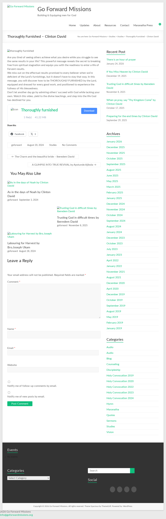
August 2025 (114, 170)
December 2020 (116, 283)
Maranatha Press (143, 25)
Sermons (111, 421)
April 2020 (113, 288)
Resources (110, 25)
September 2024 (116, 221)
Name (11, 329)
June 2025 (112, 175)
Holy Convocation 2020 (120, 381)
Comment (13, 282)
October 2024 (115, 215)
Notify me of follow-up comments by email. (32, 386)
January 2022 (114, 266)
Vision (110, 432)
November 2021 (116, 271)
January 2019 (114, 328)
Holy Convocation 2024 (120, 398)
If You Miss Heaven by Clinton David (127, 71)
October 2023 (115, 243)
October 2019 (115, 300)
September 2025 (116, 164)
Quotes (111, 415)
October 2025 (115, 158)
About (97, 25)
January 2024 (114, 232)
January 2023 (114, 255)
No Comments (69, 145)
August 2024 (114, 226)
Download (89, 111)
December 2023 (116, 238)
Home (72, 25)
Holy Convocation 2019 (120, 375)
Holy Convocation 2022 (120, 387)
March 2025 (113, 187)
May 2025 (112, 181)
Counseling (113, 364)
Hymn (110, 404)
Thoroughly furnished (39, 110)
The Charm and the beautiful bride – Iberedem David (43, 156)
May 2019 (112, 317)
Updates (84, 25)
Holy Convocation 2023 (120, 392)
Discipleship (113, 370)
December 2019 (116, 294)
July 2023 (112, 249)
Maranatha (113, 409)
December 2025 (116, 147)
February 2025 (115, 192)
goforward (16, 145)
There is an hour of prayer (121, 59)
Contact (124, 25)
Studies (53, 145)
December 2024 (116, 204)
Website (12, 365)
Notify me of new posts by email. (26, 396)
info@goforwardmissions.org (16, 515)
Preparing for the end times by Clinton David (132, 116)
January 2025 (114, 198)
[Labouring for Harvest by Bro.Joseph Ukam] (30, 233)
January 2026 (114, 141)
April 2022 (113, 260)
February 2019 (115, 322)
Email (11, 348)
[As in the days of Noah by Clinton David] (30, 182)
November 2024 (116, 209)
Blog (109, 358)
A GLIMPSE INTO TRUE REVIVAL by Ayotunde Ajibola (64, 164)
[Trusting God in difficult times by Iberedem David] (80, 208)
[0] (158, 25)
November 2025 (116, 153)
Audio (110, 347)
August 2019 (114, 311)
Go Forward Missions (64, 9)
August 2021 (114, 277)
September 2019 (116, 305)
